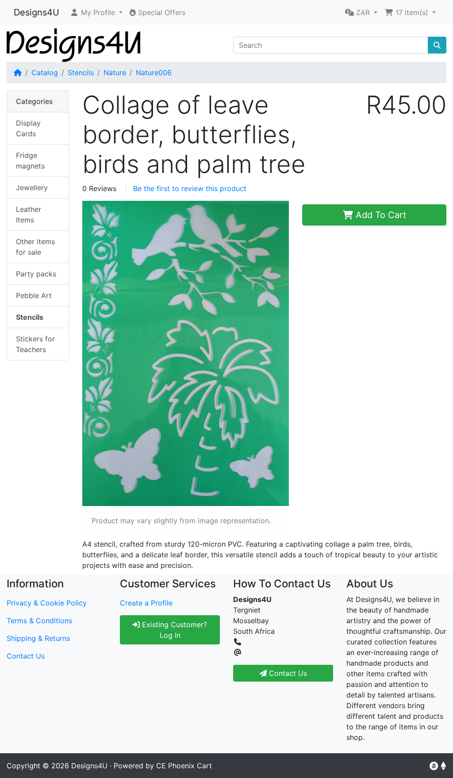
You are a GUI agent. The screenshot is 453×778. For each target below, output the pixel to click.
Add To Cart (379, 215)
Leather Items (28, 214)
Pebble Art (34, 295)
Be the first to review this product (189, 188)
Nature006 (154, 72)
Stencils (81, 72)
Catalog (44, 72)
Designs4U (36, 12)
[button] (96, 12)
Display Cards (28, 128)
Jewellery (32, 187)
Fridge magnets (30, 160)
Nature (115, 72)
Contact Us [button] (287, 673)
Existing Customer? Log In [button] (173, 630)
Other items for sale (35, 247)
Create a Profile (146, 602)
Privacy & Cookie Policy (47, 602)
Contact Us (26, 656)
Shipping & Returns (38, 638)
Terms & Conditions (39, 620)
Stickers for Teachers (35, 344)
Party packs (36, 273)
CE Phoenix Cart (184, 765)
